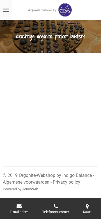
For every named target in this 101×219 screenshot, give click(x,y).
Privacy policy (66, 182)
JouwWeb (30, 189)
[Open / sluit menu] (6, 10)
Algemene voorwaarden (26, 182)
